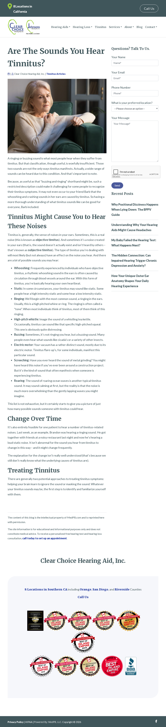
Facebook (156, 721)
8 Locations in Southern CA (46, 589)
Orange (85, 589)
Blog (139, 27)
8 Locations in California (22, 9)
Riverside (122, 589)
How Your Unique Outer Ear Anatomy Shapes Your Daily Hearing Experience (130, 281)
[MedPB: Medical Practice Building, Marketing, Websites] (48, 722)
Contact (150, 27)
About (128, 27)
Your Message (120, 118)
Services (114, 27)
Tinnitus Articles (55, 73)
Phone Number (121, 87)
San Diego (100, 589)
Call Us (149, 8)
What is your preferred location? (131, 103)
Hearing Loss (81, 27)
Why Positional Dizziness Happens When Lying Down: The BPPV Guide (134, 209)
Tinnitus (100, 27)
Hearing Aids (59, 27)
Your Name (118, 57)
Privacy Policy (16, 722)
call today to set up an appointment (44, 538)
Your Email (118, 72)
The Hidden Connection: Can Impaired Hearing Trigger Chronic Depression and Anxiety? (134, 260)
